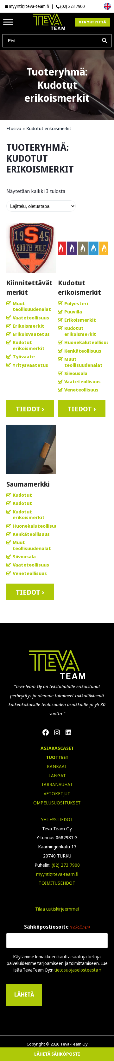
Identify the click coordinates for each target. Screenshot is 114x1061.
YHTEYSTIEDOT (57, 819)
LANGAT (57, 776)
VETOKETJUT (57, 794)
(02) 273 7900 (72, 6)
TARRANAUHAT (57, 784)
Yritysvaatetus (30, 365)
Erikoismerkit (28, 326)
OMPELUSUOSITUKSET (57, 803)
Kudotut (22, 495)
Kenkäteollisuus (82, 351)
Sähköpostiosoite (57, 926)
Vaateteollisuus (31, 317)
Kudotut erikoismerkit (29, 345)
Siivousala (75, 373)
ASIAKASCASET (57, 748)
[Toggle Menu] (8, 22)
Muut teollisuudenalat (32, 306)
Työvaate (24, 356)
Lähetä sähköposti (57, 1054)
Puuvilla (73, 311)
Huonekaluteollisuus (88, 342)
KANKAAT (57, 766)
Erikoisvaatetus (31, 334)
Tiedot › (30, 408)
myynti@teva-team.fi (29, 6)
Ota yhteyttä (92, 22)
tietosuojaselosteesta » (77, 970)
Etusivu (13, 128)
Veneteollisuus (81, 389)
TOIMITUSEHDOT (57, 883)
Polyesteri (76, 303)
